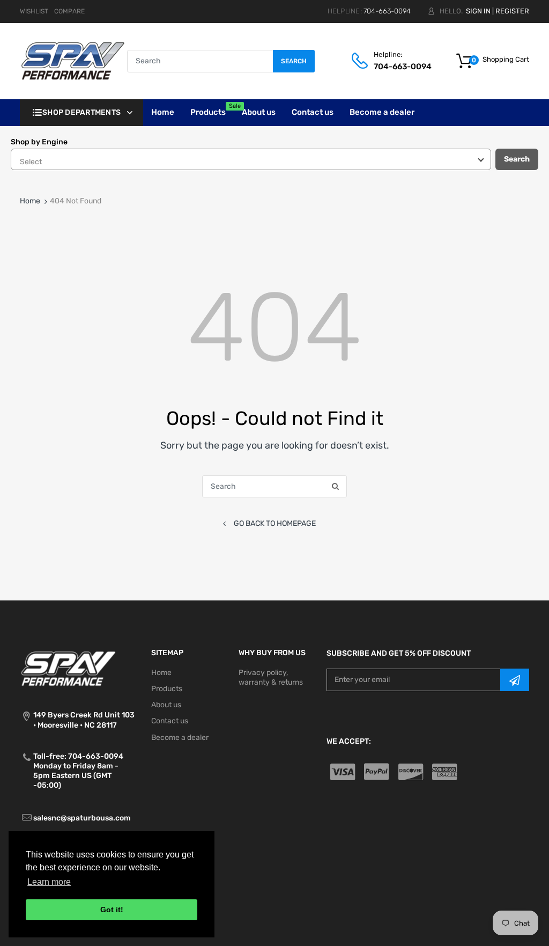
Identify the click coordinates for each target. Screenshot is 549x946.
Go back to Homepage (275, 523)
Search (294, 61)
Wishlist (34, 11)
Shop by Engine (39, 141)
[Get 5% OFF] (514, 680)
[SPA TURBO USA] (72, 60)
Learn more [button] (49, 881)
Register (512, 11)
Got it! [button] (111, 909)
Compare (69, 11)
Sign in (478, 11)
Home (30, 201)
